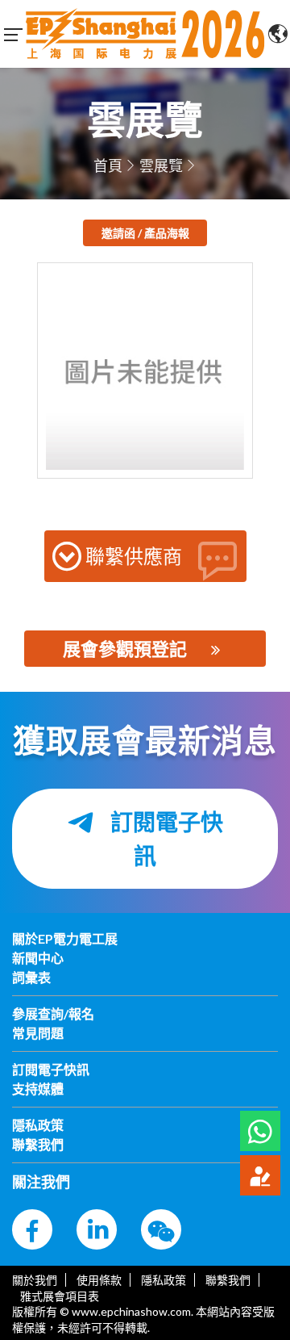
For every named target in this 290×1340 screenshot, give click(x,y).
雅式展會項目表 (59, 1296)
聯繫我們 (228, 1280)
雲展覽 (161, 165)
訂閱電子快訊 (164, 838)
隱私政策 (163, 1280)
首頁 (107, 165)
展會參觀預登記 (125, 649)
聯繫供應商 (133, 555)
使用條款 (99, 1280)
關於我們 (34, 1280)
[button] (260, 1131)
